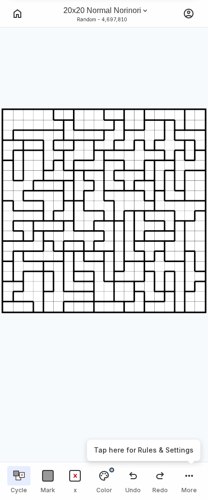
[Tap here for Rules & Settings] (189, 480)
